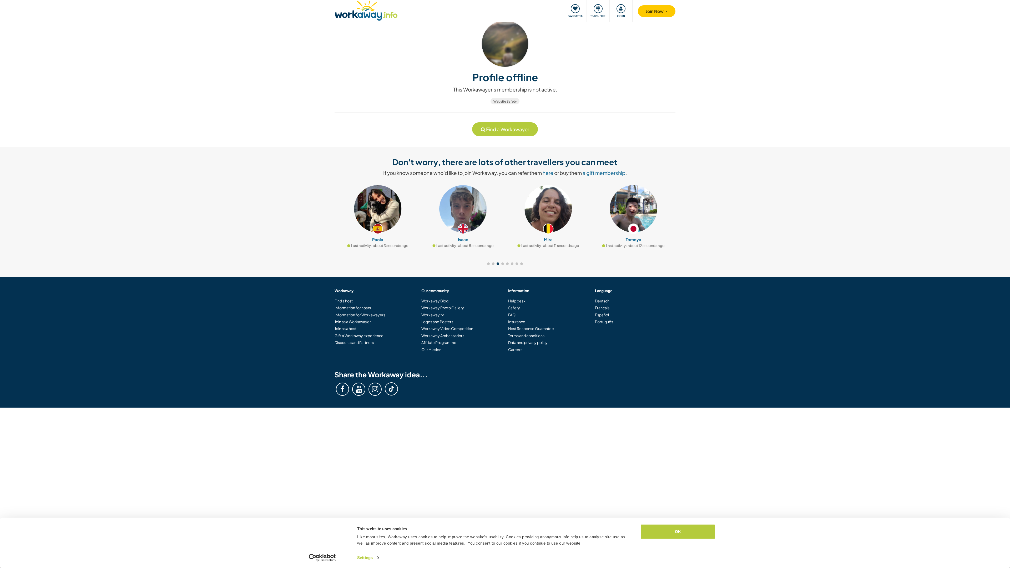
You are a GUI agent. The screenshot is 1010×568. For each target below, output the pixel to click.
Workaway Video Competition (447, 328)
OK (678, 531)
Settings (365, 557)
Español (602, 314)
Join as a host (345, 328)
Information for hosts (353, 307)
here (548, 173)
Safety (514, 307)
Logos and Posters (437, 321)
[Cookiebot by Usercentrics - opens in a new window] (322, 558)
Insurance (516, 321)
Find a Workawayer (507, 129)
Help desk (517, 300)
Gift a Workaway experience (359, 335)
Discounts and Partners (354, 342)
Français (602, 307)
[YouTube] (358, 389)
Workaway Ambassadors (442, 335)
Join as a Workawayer (353, 321)
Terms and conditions (526, 335)
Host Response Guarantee (531, 328)
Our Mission (431, 349)
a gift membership (604, 173)
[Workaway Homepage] (366, 9)
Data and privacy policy (528, 342)
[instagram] (375, 389)
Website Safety (505, 101)
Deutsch (602, 300)
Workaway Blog (434, 300)
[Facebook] (342, 389)
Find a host (344, 300)
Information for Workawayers (360, 314)
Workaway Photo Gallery (442, 307)
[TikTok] (391, 388)
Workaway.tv (432, 314)
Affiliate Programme (438, 342)
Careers (515, 349)
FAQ (512, 314)
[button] (488, 263)
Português (604, 321)
